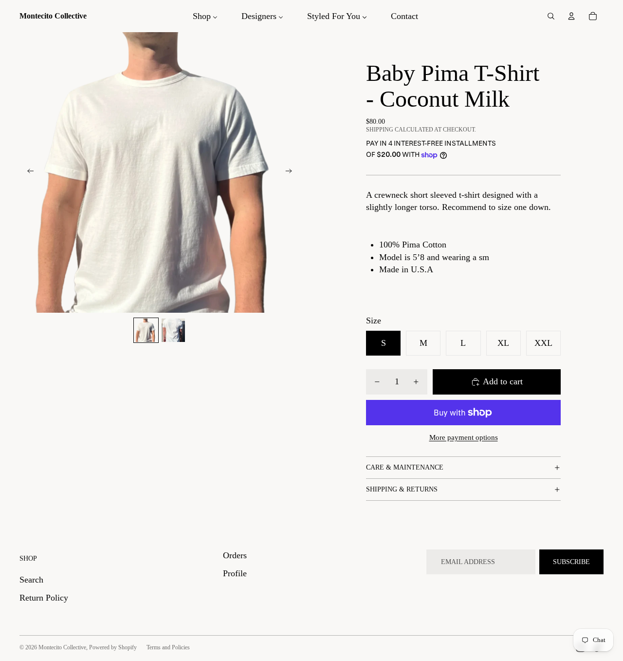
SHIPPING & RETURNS (402, 489)
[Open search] (551, 16)
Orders (235, 555)
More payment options (463, 437)
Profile (235, 573)
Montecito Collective (62, 647)
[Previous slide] (27, 172)
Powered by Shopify (113, 647)
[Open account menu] (571, 16)
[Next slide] (292, 172)
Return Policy (43, 598)
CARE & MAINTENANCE (404, 467)
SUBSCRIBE (571, 562)
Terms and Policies (168, 647)
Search (31, 580)
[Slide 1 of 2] (146, 330)
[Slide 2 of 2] (173, 330)
